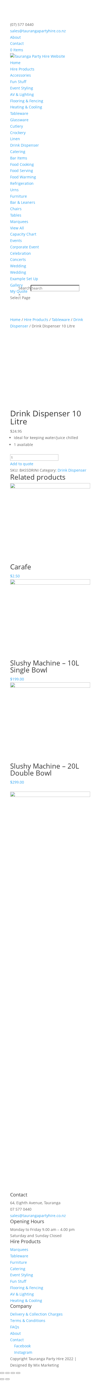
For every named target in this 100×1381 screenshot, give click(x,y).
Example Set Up (24, 278)
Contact (17, 43)
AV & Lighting (22, 94)
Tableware (19, 113)
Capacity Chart (23, 234)
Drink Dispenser (24, 145)
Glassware (19, 119)
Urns (14, 189)
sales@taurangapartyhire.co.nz (38, 1215)
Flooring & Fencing (26, 100)
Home (15, 62)
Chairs (16, 208)
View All (17, 227)
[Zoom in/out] (18, 1373)
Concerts (18, 259)
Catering (17, 151)
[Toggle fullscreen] (13, 1373)
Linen (15, 138)
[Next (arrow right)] (7, 1379)
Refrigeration (22, 183)
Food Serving (21, 170)
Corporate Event (24, 246)
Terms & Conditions (27, 1320)
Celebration (20, 253)
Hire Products (22, 69)
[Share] (7, 1373)
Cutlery (16, 126)
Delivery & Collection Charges (36, 1314)
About (15, 37)
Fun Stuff (18, 81)
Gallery (16, 285)
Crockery (18, 132)
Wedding (18, 265)
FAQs (14, 1326)
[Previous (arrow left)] (2, 1379)
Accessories (20, 75)
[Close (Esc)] (2, 1373)
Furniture (18, 196)
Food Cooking (22, 164)
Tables (15, 215)
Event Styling (21, 88)
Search (24, 288)
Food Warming (23, 176)
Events (16, 240)
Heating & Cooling (26, 106)
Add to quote (21, 463)
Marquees (19, 221)
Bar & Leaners (22, 202)
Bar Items (18, 158)
